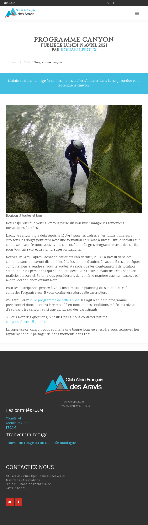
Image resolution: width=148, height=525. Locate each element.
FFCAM (11, 427)
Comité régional (18, 423)
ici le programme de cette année (54, 300)
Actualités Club (19, 62)
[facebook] (113, 3)
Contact (11, 2)
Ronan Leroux (79, 50)
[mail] (10, 502)
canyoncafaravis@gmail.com (28, 322)
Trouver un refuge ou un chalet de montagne (41, 443)
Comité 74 (13, 418)
